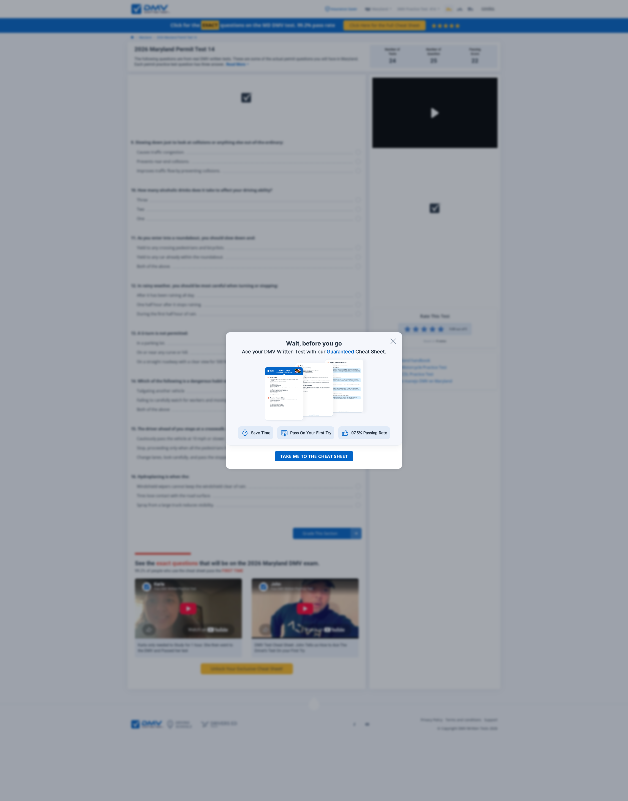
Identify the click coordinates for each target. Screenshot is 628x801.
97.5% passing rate (369, 432)
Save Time (260, 432)
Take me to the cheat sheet (314, 456)
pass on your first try (310, 432)
